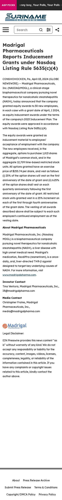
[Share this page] (57, 30)
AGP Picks (8, 5)
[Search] (41, 29)
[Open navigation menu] (6, 30)
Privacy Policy (47, 494)
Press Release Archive (36, 480)
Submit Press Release (18, 487)
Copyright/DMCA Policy (20, 494)
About (16, 480)
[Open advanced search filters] (48, 29)
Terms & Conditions (45, 487)
